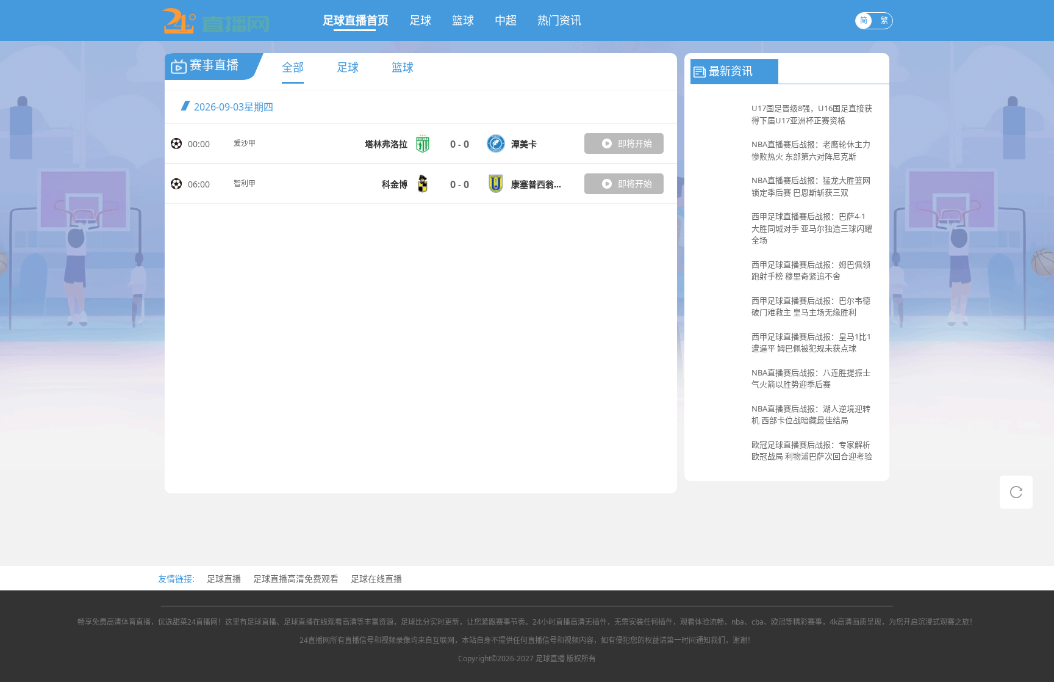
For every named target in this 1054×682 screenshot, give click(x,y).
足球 (420, 20)
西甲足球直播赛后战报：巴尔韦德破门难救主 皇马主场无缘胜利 (810, 306)
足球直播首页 (356, 20)
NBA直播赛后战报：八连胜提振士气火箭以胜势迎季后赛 (810, 378)
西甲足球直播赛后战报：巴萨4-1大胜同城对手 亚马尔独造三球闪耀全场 (811, 228)
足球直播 (224, 578)
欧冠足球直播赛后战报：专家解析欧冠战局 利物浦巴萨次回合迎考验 (811, 450)
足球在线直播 (376, 578)
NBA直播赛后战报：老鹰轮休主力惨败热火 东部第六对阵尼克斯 (810, 150)
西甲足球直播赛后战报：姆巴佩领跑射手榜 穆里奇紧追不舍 (810, 270)
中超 (506, 20)
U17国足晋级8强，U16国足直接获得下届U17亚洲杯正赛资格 (811, 114)
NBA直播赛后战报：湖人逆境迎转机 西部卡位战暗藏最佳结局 (810, 414)
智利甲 (245, 183)
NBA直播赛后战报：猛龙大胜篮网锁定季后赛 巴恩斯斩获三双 (810, 186)
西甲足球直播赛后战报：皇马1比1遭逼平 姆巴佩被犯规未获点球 (811, 342)
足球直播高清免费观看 (296, 578)
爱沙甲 (245, 143)
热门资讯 (559, 20)
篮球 (463, 20)
